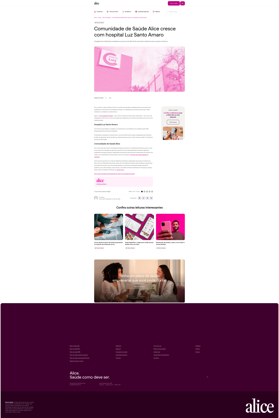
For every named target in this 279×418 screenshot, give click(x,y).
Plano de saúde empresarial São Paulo (79, 358)
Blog (99, 17)
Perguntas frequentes (121, 355)
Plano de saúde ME (75, 349)
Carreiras (118, 358)
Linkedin (197, 349)
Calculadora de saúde (121, 352)
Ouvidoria (156, 358)
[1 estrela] (142, 191)
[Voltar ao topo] (207, 377)
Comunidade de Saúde (106, 116)
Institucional (157, 352)
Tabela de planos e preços (76, 361)
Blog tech (118, 349)
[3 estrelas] (147, 191)
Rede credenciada (74, 346)
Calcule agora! (173, 122)
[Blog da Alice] (96, 4)
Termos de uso (157, 346)
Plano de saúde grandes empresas (79, 355)
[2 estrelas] (144, 191)
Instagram (198, 346)
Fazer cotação (173, 3)
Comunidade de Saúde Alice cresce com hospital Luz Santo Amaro (129, 17)
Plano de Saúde (106, 17)
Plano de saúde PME (75, 352)
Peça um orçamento (139, 286)
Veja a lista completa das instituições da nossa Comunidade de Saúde (114, 174)
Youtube (197, 352)
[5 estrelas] (152, 191)
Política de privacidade (160, 349)
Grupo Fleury (120, 170)
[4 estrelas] (149, 191)
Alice (95, 17)
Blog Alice (118, 346)
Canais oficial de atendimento (161, 355)
